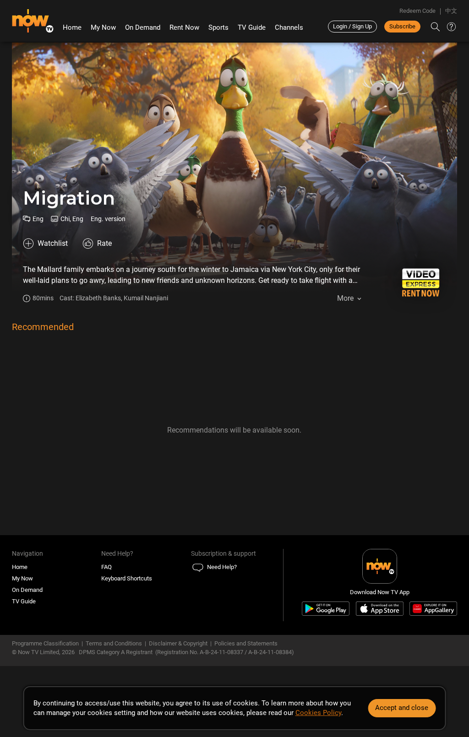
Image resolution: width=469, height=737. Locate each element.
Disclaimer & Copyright (178, 643)
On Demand (142, 27)
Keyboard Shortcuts (126, 578)
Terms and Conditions (114, 643)
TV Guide (252, 27)
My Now (103, 27)
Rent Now (184, 27)
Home (72, 27)
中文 (451, 10)
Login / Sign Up (352, 26)
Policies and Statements (246, 643)
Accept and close (401, 708)
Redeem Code (417, 10)
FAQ (106, 567)
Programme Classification (45, 643)
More (345, 298)
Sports (218, 27)
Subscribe (402, 26)
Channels (289, 27)
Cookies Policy (318, 713)
